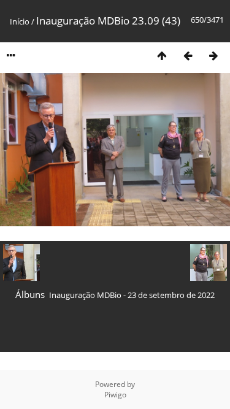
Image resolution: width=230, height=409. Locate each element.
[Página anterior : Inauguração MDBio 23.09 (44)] (188, 55)
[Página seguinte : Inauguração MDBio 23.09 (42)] (213, 55)
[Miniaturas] (162, 55)
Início (19, 21)
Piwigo (115, 394)
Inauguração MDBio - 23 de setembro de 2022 (132, 294)
